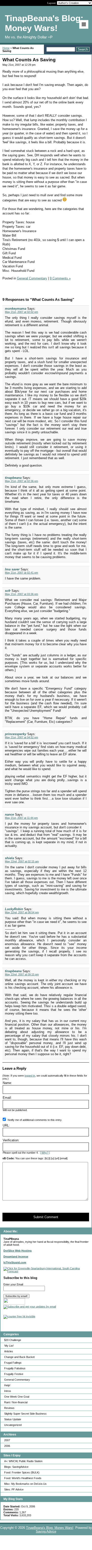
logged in (30, 1075)
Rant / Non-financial (15, 1402)
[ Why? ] (45, 1152)
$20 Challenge (12, 1340)
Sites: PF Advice (14, 1489)
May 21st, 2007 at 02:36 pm (21, 481)
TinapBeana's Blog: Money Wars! (49, 1528)
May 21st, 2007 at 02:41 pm (21, 572)
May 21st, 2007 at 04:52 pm (21, 737)
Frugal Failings (13, 1362)
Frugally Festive (13, 1373)
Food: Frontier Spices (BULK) (21, 1472)
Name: (7, 1083)
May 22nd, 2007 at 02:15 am (22, 861)
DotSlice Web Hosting (17, 1250)
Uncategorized (13, 1424)
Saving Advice (46, 1531)
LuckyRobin (14, 909)
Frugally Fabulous (15, 1368)
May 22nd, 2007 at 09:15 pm (22, 974)
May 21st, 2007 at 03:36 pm (21, 594)
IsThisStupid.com (14, 1262)
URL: (6, 1125)
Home (6, 48)
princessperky (15, 734)
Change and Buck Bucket (19, 1357)
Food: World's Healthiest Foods (22, 1478)
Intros (7, 1390)
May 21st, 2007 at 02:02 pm (21, 311)
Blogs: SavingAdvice (16, 1466)
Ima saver (12, 569)
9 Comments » (60, 278)
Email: (7, 1097)
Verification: (11, 1140)
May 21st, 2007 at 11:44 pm (21, 817)
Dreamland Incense (15, 1256)
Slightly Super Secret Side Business (25, 1413)
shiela (9, 858)
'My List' (9, 1345)
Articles (8, 1351)
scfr (8, 591)
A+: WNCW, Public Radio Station (23, 1461)
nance (9, 814)
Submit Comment (45, 1217)
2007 (7, 1440)
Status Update (12, 1419)
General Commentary (17, 1379)
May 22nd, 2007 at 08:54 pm (22, 912)
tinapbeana (13, 478)
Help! (7, 1385)
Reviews (9, 1407)
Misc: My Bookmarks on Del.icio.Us (25, 1483)
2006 (7, 1445)
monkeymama (15, 308)
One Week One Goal (16, 1396)
